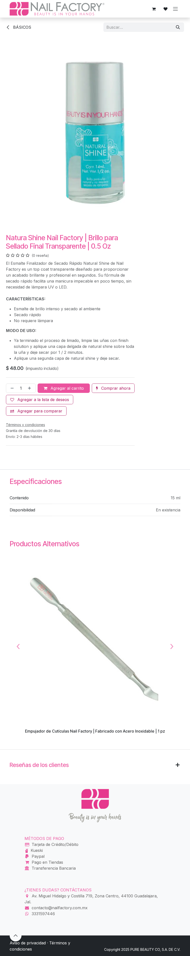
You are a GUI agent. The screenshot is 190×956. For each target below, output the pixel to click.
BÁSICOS (21, 27)
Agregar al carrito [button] (66, 388)
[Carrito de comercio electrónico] (154, 9)
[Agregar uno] (30, 388)
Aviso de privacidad (28, 942)
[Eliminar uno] (11, 388)
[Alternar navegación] (175, 9)
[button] (16, 935)
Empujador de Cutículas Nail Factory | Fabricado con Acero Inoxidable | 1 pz (95, 731)
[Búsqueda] (178, 27)
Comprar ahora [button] (115, 388)
